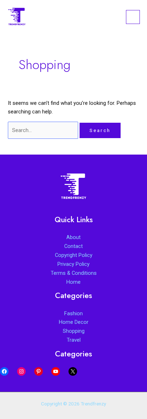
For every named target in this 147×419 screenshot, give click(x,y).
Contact (73, 246)
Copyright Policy (73, 255)
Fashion (73, 313)
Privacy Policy (73, 264)
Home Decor (73, 322)
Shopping (74, 331)
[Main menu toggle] (133, 17)
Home (73, 282)
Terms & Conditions (74, 273)
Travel (74, 340)
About (73, 237)
